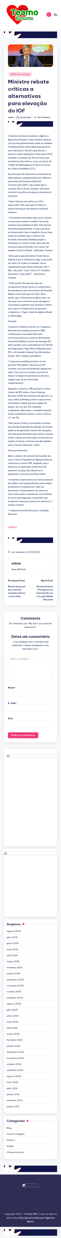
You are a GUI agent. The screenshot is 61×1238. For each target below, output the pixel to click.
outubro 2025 (14, 991)
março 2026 (13, 961)
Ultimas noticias (20, 74)
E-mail (12, 703)
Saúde (10, 1146)
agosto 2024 (14, 1076)
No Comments (44, 117)
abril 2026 (12, 955)
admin (16, 563)
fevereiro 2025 (14, 1039)
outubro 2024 (14, 1064)
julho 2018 (12, 1088)
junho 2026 (13, 943)
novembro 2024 (15, 1058)
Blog (9, 1127)
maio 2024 (12, 1082)
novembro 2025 (15, 985)
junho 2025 (13, 1015)
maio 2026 (12, 949)
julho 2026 (12, 937)
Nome (12, 687)
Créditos (12, 527)
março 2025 (13, 1033)
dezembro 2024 (15, 1052)
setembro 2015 (15, 1100)
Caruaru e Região (16, 1133)
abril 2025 (12, 1027)
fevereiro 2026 (14, 967)
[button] (18, 569)
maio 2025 (12, 1021)
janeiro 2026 (13, 973)
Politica (11, 1140)
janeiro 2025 (13, 1046)
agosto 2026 (14, 931)
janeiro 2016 (13, 1094)
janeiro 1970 (13, 1106)
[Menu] (55, 14)
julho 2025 (12, 1009)
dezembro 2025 (15, 979)
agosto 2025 (14, 1003)
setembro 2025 (15, 997)
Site (10, 718)
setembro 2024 (15, 1070)
